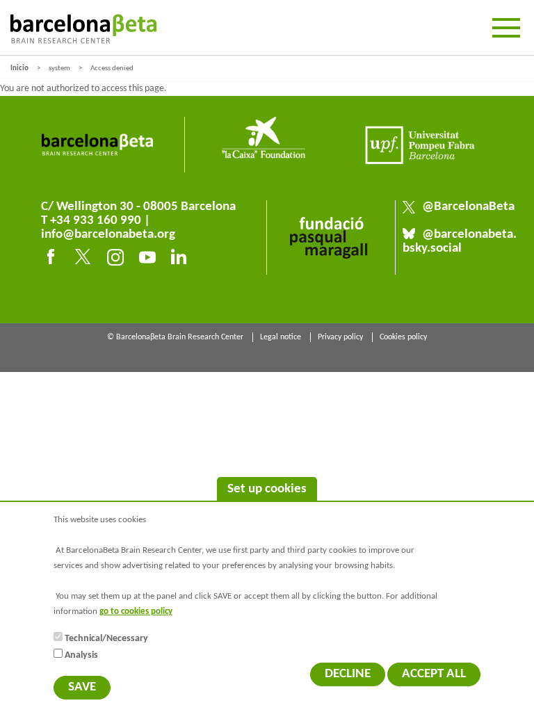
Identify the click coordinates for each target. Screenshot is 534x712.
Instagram (117, 259)
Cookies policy (403, 337)
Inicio (19, 68)
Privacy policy (340, 337)
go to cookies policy (135, 612)
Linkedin (181, 259)
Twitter (85, 259)
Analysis (81, 655)
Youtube (149, 259)
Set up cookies (267, 489)
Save (82, 687)
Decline (348, 674)
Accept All (434, 674)
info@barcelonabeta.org (108, 234)
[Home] (83, 29)
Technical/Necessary (106, 638)
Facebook (53, 259)
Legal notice (280, 337)
